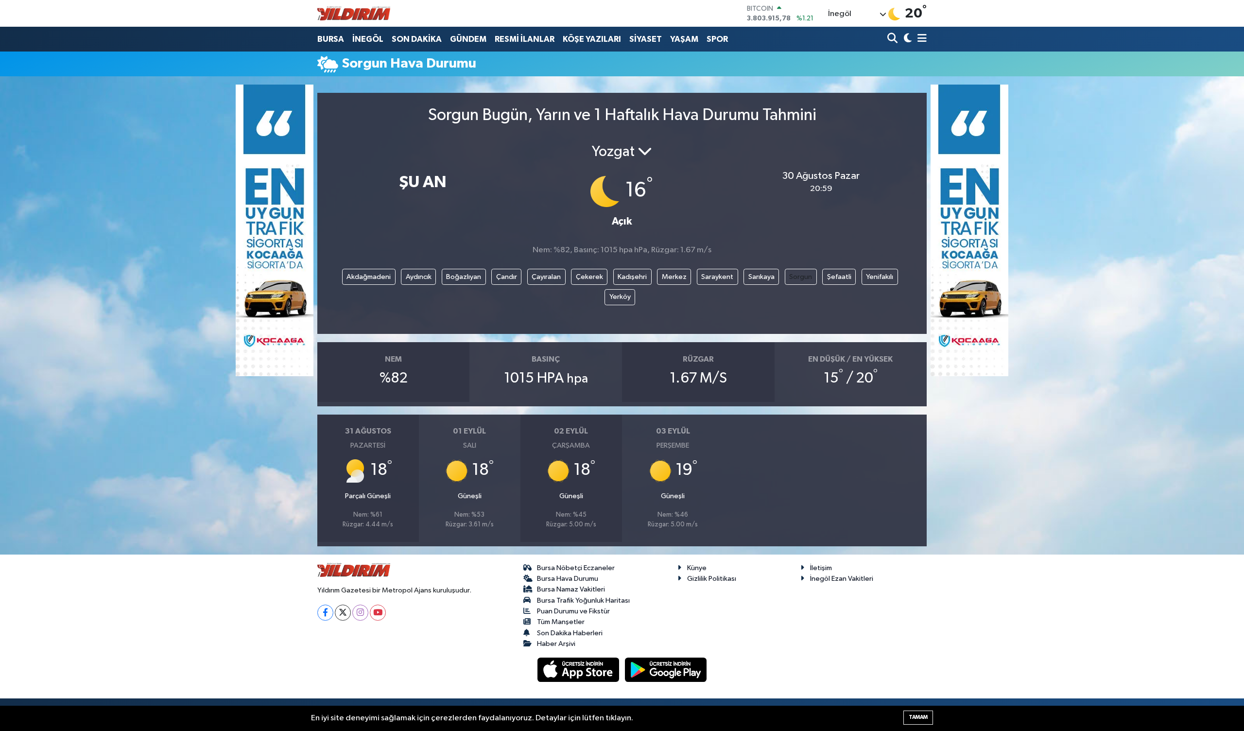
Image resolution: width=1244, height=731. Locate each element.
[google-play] (666, 669)
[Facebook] (325, 613)
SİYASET (645, 39)
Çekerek (589, 276)
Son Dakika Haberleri (570, 633)
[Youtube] (378, 613)
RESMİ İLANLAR (524, 39)
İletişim (821, 568)
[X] (343, 613)
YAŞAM (684, 39)
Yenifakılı (879, 276)
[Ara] (893, 39)
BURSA (330, 39)
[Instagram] (360, 613)
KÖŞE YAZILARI (592, 39)
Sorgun (800, 276)
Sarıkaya (761, 276)
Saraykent (717, 276)
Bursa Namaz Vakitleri (571, 589)
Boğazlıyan (463, 276)
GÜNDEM (468, 39)
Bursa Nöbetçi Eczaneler (576, 568)
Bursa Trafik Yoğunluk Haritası (583, 600)
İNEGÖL (367, 39)
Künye (697, 568)
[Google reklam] (274, 230)
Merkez (674, 276)
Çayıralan (546, 276)
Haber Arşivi (556, 643)
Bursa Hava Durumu (567, 578)
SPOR (717, 39)
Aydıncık (419, 276)
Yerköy (620, 296)
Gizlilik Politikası (711, 578)
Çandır (506, 276)
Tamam (918, 717)
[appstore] (579, 669)
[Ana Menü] (920, 39)
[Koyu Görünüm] (906, 39)
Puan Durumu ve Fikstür (573, 611)
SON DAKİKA (417, 39)
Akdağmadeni (368, 276)
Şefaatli (839, 276)
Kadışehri (632, 276)
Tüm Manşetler (561, 622)
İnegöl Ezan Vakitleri (841, 578)
